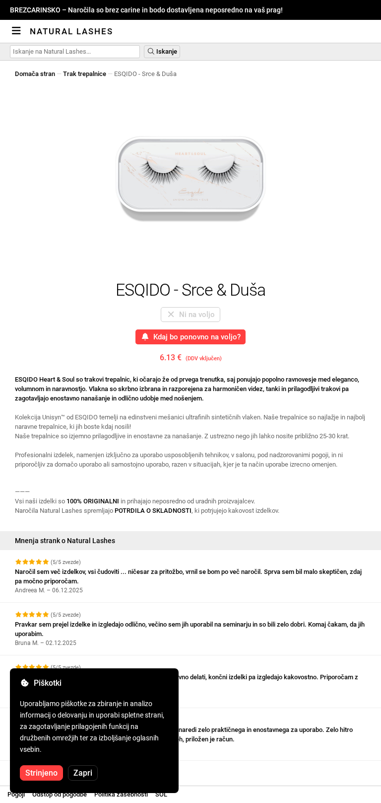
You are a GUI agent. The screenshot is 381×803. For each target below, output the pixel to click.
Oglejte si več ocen (43, 769)
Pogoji (16, 794)
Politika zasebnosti (121, 794)
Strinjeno (41, 773)
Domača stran (35, 74)
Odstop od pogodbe (59, 794)
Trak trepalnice (84, 74)
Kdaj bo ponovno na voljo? (195, 336)
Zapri (82, 773)
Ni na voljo (195, 314)
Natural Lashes (71, 31)
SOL (161, 794)
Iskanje (166, 51)
